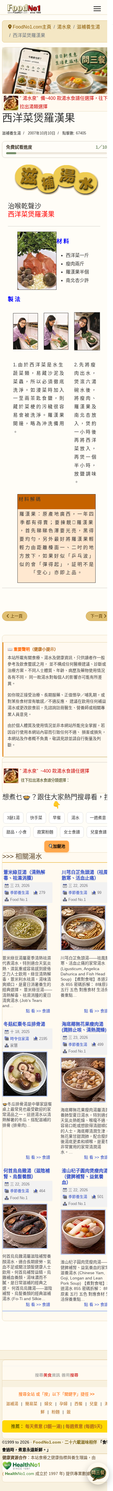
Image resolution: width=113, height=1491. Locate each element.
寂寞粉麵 (45, 832)
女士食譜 (72, 832)
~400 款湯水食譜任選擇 (64, 770)
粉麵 (56, 1412)
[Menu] (97, 9)
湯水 (75, 817)
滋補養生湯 (11, 133)
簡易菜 (31, 1403)
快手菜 (36, 817)
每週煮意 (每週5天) (83, 1426)
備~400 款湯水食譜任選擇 (66, 98)
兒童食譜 (98, 832)
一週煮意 (98, 817)
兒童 (94, 1403)
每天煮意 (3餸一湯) (43, 1426)
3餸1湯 (13, 817)
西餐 (78, 1403)
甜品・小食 (16, 832)
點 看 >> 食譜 (38, 1011)
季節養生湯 (19, 892)
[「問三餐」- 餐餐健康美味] (56, 70)
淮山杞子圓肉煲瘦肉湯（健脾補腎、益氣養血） (85, 1176)
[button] (98, 1473)
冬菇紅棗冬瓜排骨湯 (24, 1024)
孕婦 (63, 1403)
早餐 (57, 817)
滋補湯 (12, 1403)
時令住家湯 (19, 1038)
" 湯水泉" (29, 98)
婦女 (48, 1403)
